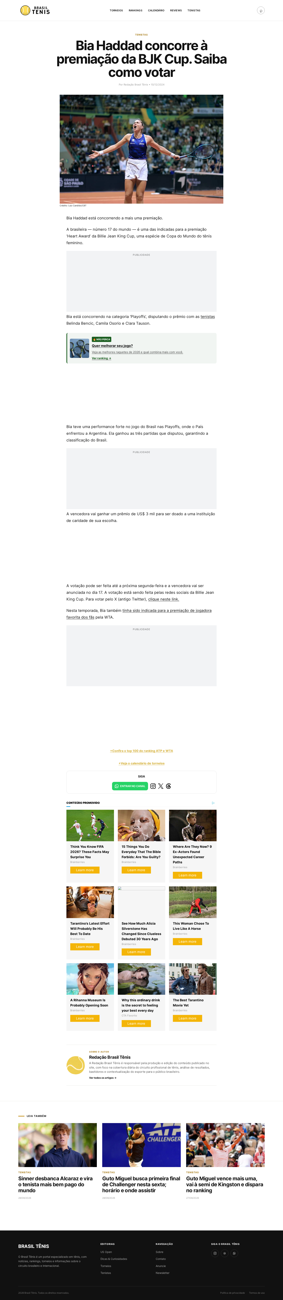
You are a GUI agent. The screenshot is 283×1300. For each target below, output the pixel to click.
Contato (161, 1258)
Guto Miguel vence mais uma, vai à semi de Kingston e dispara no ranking (224, 1184)
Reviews (176, 10)
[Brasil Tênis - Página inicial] (33, 1246)
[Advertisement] (141, 285)
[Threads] (225, 1253)
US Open (106, 1252)
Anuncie (161, 1266)
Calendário (156, 10)
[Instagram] (215, 1253)
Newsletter (162, 1272)
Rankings (135, 10)
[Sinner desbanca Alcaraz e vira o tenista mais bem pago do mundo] (57, 1145)
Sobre (159, 1252)
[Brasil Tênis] (35, 10)
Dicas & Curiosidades (113, 1258)
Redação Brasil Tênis (136, 84)
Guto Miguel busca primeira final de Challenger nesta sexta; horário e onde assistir (141, 1184)
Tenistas (194, 10)
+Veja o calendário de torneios (142, 763)
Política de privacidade (232, 1292)
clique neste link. (163, 599)
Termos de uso (257, 1292)
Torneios (116, 10)
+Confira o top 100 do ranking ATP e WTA (141, 751)
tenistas (208, 316)
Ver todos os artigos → (102, 1077)
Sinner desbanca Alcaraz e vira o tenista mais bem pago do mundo (55, 1184)
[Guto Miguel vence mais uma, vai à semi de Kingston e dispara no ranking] (225, 1145)
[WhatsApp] (234, 1253)
